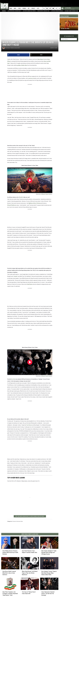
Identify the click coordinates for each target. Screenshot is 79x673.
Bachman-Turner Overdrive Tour (71, 10)
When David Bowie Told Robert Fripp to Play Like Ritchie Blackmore (30, 573)
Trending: (4, 10)
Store (19, 8)
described (13, 379)
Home (11, 8)
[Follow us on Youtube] (53, 8)
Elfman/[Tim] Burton (11, 205)
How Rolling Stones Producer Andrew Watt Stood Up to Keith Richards (10, 552)
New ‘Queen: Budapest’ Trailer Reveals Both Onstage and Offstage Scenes (48, 552)
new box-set (31, 78)
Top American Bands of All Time (68, 28)
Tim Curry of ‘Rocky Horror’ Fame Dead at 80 (29, 592)
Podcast (33, 8)
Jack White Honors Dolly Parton (29, 10)
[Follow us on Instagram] (50, 8)
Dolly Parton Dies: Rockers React (14, 10)
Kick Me (21, 197)
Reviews (24, 8)
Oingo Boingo (40, 59)
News (15, 8)
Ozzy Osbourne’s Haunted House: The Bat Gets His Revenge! (47, 593)
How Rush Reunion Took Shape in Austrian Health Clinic (29, 551)
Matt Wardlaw (7, 47)
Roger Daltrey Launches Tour (43, 10)
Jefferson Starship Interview (57, 10)
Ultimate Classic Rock (46, 194)
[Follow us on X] (59, 8)
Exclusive (14, 521)
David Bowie (29, 284)
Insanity (15, 276)
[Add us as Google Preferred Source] (47, 8)
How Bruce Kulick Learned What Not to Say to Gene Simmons (9, 573)
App (28, 8)
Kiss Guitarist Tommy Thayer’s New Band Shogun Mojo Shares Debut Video (49, 573)
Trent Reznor (29, 425)
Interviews (18, 521)
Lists (38, 8)
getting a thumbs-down (22, 65)
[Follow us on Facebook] (56, 8)
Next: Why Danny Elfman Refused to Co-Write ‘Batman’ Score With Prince (30, 516)
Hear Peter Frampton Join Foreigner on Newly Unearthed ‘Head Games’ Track (10, 593)
